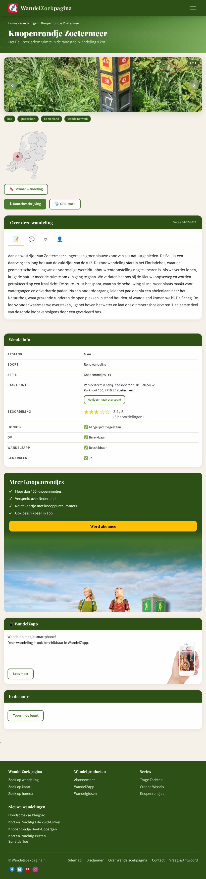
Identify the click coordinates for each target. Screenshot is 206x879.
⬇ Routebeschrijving (25, 203)
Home (12, 23)
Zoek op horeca (20, 793)
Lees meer (20, 673)
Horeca (45, 239)
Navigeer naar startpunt (104, 399)
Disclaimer (95, 860)
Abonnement (84, 780)
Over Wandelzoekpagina (127, 860)
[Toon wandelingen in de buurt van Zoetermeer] (18, 157)
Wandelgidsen (85, 793)
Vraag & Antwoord (183, 860)
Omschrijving (16, 239)
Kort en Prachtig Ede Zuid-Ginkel (34, 822)
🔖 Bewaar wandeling (26, 189)
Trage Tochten (151, 780)
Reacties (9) (31, 239)
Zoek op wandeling (23, 780)
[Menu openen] (193, 8)
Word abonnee (103, 526)
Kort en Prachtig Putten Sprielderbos (27, 838)
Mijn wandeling (60, 239)
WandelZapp (84, 787)
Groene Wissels (152, 787)
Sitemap (74, 860)
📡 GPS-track (65, 203)
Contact (158, 860)
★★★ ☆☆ (97, 412)
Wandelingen (29, 23)
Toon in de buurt (25, 715)
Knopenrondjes (95, 374)
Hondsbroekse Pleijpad (26, 815)
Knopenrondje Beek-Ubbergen (32, 829)
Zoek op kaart (19, 787)
